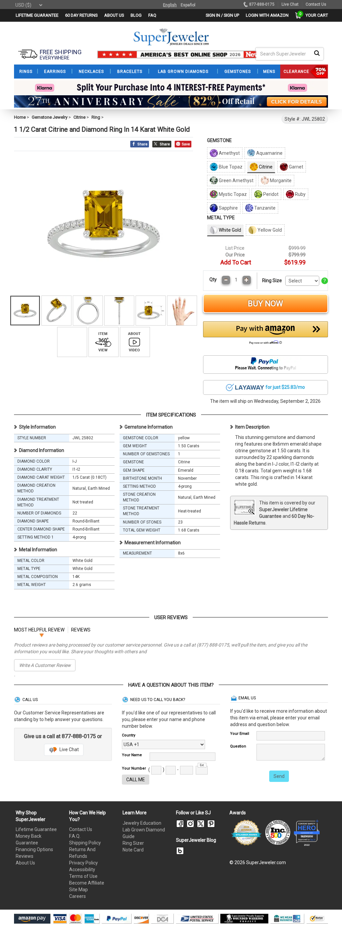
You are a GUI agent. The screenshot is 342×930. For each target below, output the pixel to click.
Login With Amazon (267, 15)
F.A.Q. (74, 836)
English (170, 5)
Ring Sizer (133, 843)
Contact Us (80, 829)
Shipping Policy (85, 842)
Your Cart (315, 15)
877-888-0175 (262, 4)
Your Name (132, 755)
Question (238, 746)
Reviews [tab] (81, 629)
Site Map (78, 889)
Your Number (134, 768)
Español (188, 5)
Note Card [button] (133, 849)
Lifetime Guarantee (36, 829)
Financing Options (34, 849)
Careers (77, 896)
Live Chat (68, 749)
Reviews (24, 856)
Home (20, 117)
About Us (25, 862)
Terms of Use (83, 876)
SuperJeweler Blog (196, 840)
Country (128, 735)
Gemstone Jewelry (49, 117)
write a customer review (45, 665)
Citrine (79, 117)
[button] (265, 334)
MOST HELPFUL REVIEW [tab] (39, 629)
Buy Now (265, 303)
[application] (327, 913)
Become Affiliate (86, 883)
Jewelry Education (142, 823)
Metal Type (221, 217)
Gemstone (219, 140)
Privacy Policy (83, 862)
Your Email (239, 733)
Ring (96, 117)
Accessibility (82, 869)
